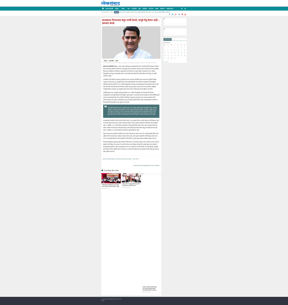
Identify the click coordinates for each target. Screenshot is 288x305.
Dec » (167, 62)
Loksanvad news (145, 62)
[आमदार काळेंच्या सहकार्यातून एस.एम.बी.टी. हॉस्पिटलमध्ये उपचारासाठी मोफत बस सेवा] (151, 174)
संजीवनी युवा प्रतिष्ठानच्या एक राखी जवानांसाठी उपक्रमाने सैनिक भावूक (110, 186)
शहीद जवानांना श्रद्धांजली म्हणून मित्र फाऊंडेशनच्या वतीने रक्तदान (131, 185)
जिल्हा (122, 9)
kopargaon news (138, 62)
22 (171, 55)
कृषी (140, 9)
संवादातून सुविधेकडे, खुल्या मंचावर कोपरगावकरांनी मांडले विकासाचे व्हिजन (137, 12)
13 (164, 53)
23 (174, 55)
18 (181, 53)
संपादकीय (134, 9)
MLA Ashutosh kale (152, 62)
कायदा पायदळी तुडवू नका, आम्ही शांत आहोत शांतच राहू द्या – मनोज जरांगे (119, 159)
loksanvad (116, 62)
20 (165, 55)
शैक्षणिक (144, 9)
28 (168, 58)
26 (184, 55)
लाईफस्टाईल (169, 9)
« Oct (165, 62)
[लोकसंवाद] (103, 8)
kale (121, 62)
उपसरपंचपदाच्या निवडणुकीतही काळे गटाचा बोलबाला (147, 166)
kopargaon (132, 62)
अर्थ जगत (151, 9)
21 (168, 55)
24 (178, 55)
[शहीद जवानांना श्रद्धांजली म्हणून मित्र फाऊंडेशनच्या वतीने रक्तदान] (131, 174)
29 (171, 58)
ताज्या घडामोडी (109, 9)
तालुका (116, 9)
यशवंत (157, 9)
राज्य (128, 9)
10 (178, 50)
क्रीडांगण (162, 9)
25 (181, 55)
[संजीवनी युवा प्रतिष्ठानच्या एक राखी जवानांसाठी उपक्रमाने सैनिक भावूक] (111, 174)
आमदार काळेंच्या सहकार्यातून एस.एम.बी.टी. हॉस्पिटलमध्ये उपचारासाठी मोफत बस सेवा (149, 288)
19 (184, 53)
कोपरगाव (105, 61)
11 (181, 50)
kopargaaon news (126, 62)
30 (175, 58)
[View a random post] (185, 9)
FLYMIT (102, 300)
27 (164, 58)
